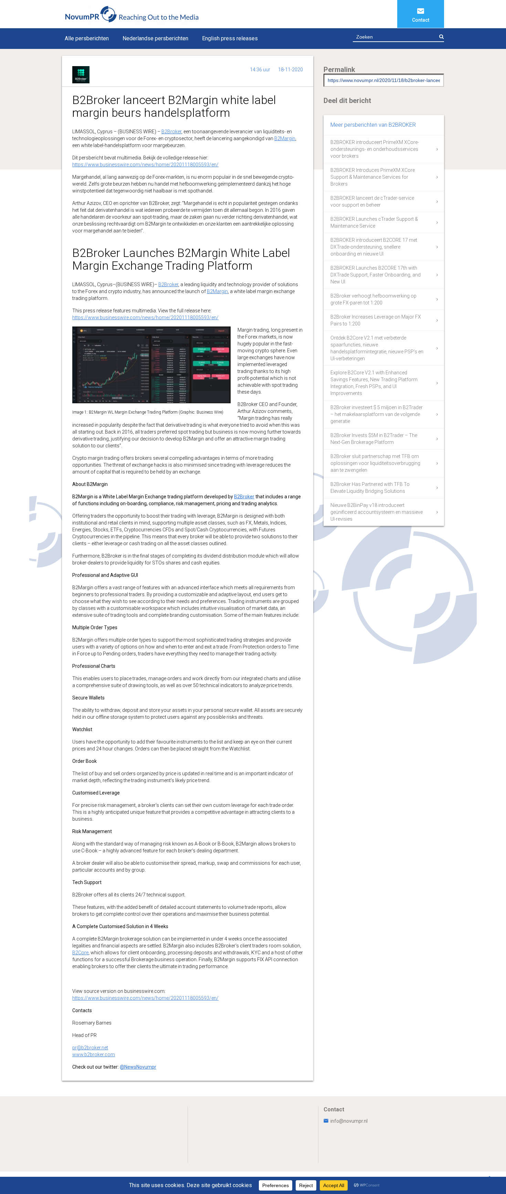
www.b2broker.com (93, 1054)
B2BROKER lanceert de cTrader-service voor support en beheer (372, 201)
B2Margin (284, 138)
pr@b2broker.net (90, 1047)
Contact (420, 20)
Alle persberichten (87, 38)
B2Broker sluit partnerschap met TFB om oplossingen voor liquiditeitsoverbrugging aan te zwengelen (375, 463)
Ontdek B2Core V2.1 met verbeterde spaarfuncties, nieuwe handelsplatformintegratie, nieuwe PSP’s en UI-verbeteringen (376, 348)
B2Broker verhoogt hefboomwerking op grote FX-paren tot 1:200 (373, 299)
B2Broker (171, 131)
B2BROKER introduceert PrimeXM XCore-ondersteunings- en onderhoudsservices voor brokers (374, 149)
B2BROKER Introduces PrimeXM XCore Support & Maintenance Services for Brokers (372, 177)
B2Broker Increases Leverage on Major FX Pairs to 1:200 (375, 320)
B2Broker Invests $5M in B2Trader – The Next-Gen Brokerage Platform (373, 439)
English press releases (230, 38)
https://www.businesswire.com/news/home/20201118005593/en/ (145, 164)
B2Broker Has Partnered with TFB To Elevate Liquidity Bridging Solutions (370, 487)
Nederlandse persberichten (155, 38)
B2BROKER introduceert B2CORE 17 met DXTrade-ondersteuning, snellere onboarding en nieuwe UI (373, 247)
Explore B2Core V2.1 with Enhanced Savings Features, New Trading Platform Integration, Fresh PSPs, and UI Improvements (374, 383)
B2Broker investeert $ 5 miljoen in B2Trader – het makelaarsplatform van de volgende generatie (376, 414)
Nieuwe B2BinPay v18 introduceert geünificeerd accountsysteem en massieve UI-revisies (376, 512)
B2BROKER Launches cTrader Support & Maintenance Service (374, 222)
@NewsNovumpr (138, 1067)
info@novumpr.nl (349, 1121)
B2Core (80, 952)
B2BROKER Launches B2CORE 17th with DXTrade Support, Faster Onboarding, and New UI (375, 274)
